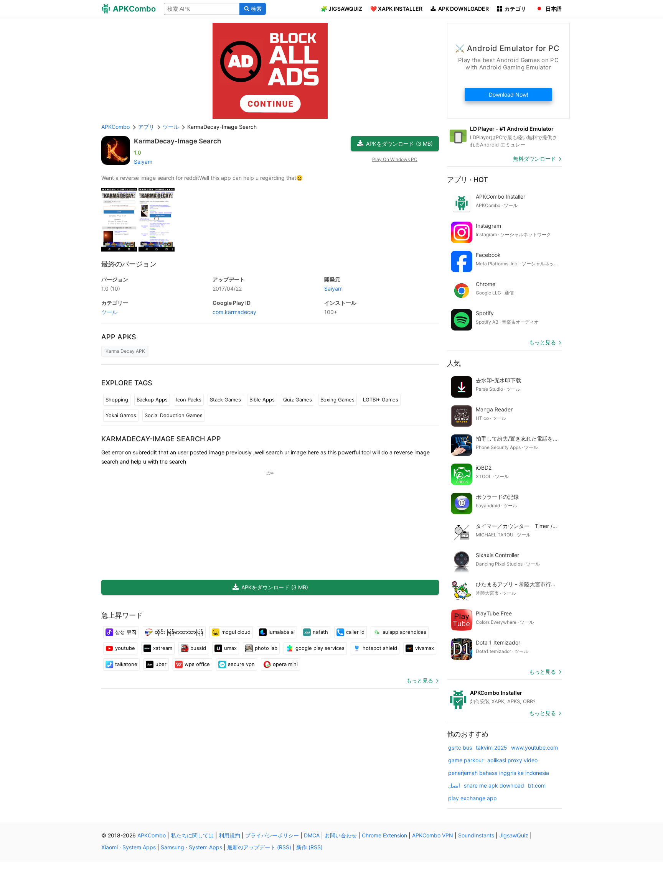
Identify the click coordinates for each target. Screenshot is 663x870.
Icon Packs (188, 399)
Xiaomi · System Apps (128, 847)
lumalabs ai (282, 632)
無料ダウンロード (534, 158)
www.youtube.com (534, 747)
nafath (320, 632)
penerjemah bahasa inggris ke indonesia (498, 773)
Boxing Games (337, 399)
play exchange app (472, 798)
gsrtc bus (460, 747)
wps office (197, 664)
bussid (198, 648)
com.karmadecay (234, 312)
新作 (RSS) (309, 847)
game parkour (465, 760)
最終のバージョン (129, 264)
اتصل (454, 785)
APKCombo (115, 126)
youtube (125, 648)
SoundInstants (476, 835)
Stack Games (225, 399)
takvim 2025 (491, 747)
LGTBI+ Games (380, 399)
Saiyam (143, 161)
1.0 (110, 288)
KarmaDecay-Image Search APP (161, 439)
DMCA (312, 835)
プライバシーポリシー (272, 835)
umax (230, 648)
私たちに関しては (192, 835)
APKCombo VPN (432, 835)
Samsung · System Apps (191, 847)
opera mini (285, 664)
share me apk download (494, 785)
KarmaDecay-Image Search (177, 141)
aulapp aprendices (404, 632)
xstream (162, 648)
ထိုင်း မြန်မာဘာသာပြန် (179, 632)
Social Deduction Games (174, 415)
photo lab (266, 648)
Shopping (117, 399)
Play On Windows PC (394, 159)
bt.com (537, 785)
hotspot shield (380, 648)
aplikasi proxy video (512, 760)
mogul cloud (236, 632)
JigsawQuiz (513, 835)
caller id (355, 632)
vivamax (424, 648)
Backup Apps (152, 399)
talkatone (126, 664)
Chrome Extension (384, 835)
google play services (320, 648)
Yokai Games (121, 415)
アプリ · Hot (467, 180)
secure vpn (241, 664)
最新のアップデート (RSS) (259, 847)
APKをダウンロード (399, 143)
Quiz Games (297, 399)
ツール (109, 312)
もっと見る (419, 680)
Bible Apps (262, 399)
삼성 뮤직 (126, 632)
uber (161, 664)
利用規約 (229, 835)
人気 (454, 363)
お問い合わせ (341, 835)
